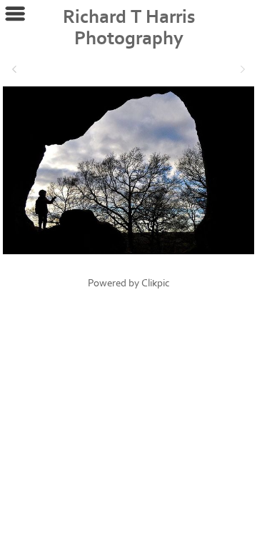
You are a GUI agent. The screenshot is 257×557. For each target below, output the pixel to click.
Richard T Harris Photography (129, 27)
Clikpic (155, 283)
